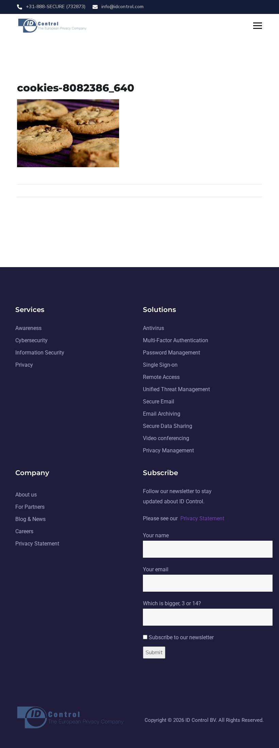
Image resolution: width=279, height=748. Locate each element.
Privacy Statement (202, 518)
